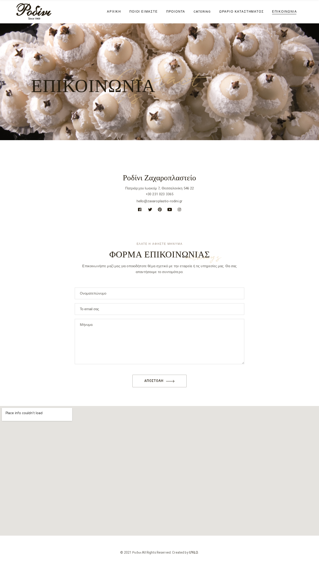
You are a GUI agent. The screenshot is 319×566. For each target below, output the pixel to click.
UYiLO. (194, 552)
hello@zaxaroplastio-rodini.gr (159, 201)
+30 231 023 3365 (159, 194)
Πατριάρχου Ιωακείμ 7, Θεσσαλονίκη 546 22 (159, 188)
